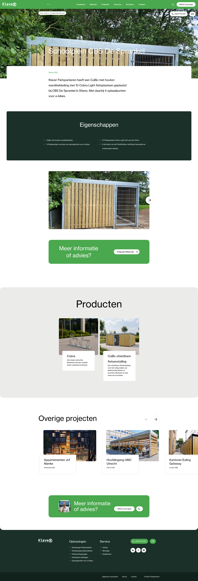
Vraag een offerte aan (125, 252)
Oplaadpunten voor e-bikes (82, 561)
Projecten (105, 4)
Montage (105, 551)
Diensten (93, 4)
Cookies (134, 576)
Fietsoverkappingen (79, 554)
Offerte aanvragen (186, 4)
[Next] (149, 200)
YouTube (143, 550)
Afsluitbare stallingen (79, 557)
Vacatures (130, 4)
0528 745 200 (180, 14)
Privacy (124, 576)
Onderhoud (106, 554)
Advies (105, 547)
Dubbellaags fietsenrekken (81, 551)
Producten (81, 4)
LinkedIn (133, 550)
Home (41, 13)
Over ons (117, 4)
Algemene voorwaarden (110, 576)
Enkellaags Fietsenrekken (81, 547)
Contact (142, 4)
